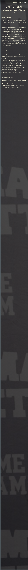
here (2, 25)
